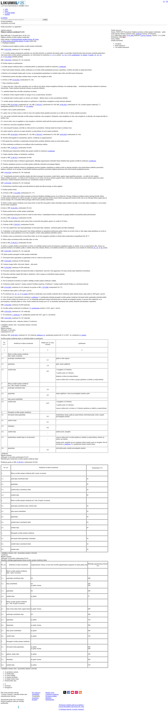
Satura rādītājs (115, 39)
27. (2, 57)
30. (102, 248)
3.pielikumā (92, 161)
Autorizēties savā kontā (8, 23)
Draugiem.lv (8, 687)
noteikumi (139, 34)
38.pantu (36, 39)
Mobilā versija (50, 692)
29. (97, 248)
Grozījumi (118, 44)
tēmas (6, 11)
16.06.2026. (8, 49)
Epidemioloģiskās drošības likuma (21, 39)
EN (167, 1)
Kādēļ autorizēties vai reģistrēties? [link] (11, 27)
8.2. (66, 55)
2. (50, 55)
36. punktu (29, 106)
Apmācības (35, 698)
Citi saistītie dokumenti (122, 47)
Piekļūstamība (50, 699)
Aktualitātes (35, 694)
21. (19, 294)
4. (52, 55)
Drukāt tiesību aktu (10, 681)
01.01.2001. (130, 35)
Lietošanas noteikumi (52, 694)
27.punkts (25, 294)
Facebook (8, 686)
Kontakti (34, 699)
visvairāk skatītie (10, 12)
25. (101, 55)
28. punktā (8, 57)
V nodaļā (90, 55)
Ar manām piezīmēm (11, 677)
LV (164, 1)
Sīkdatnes (48, 698)
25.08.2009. (8, 261)
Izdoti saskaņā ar (120, 45)
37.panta (26, 41)
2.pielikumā (51, 151)
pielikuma (40, 335)
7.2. (63, 55)
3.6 (44, 335)
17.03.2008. (17, 193)
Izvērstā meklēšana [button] (6, 21)
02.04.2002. (16, 80)
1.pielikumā (62, 66)
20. (98, 55)
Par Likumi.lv (36, 692)
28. (95, 248)
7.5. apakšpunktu (34, 308)
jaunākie (7, 14)
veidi (6, 9)
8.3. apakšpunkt (74, 55)
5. (55, 55)
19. (95, 55)
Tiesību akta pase (116, 30)
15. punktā (83, 55)
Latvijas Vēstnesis (145, 35)
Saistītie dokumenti (117, 40)
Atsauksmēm (36, 696)
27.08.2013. (38, 104)
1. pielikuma (16, 315)
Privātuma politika (51, 696)
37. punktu (82, 335)
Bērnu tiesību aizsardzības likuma (13, 41)
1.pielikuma (34, 297)
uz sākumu (4, 18)
